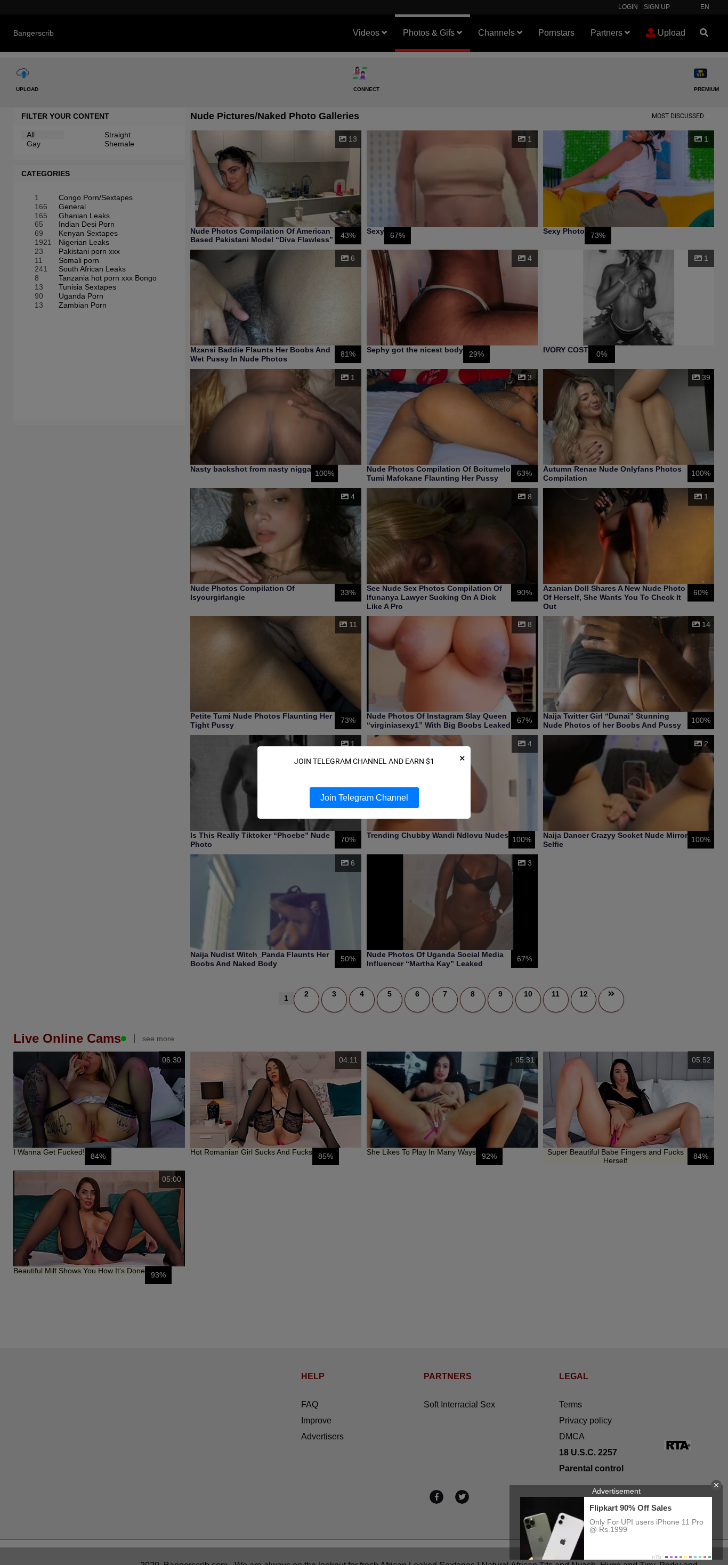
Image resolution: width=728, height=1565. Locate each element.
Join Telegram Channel (364, 797)
